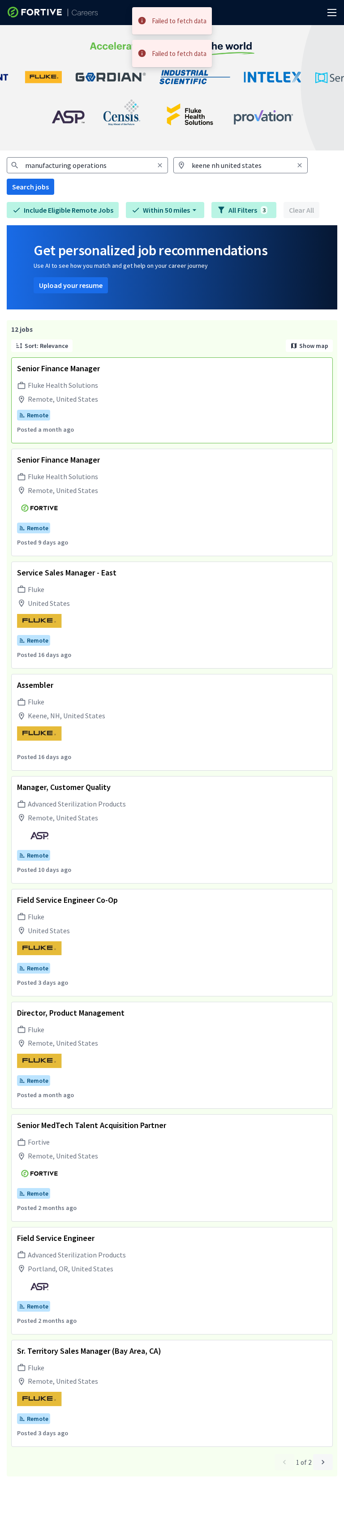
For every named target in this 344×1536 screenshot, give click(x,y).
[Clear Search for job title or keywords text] (160, 165)
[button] (165, 210)
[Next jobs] (323, 1462)
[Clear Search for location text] (299, 165)
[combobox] (87, 165)
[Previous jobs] (284, 1462)
